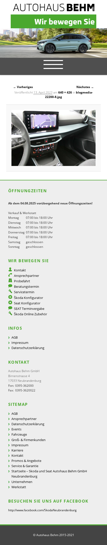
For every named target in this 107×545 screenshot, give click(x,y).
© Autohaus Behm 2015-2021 (53, 535)
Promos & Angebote (26, 460)
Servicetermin (24, 292)
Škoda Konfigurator (28, 297)
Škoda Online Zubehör (30, 314)
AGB (14, 337)
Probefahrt (22, 281)
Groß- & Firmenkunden (28, 440)
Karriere (17, 450)
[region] (53, 43)
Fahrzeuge (19, 434)
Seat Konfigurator (27, 303)
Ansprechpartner (26, 275)
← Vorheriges (23, 87)
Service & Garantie (24, 466)
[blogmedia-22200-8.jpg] (53, 138)
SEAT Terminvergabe (29, 308)
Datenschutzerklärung (27, 348)
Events (16, 429)
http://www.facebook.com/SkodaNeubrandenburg (42, 510)
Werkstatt (18, 487)
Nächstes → (85, 87)
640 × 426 (65, 92)
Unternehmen (21, 482)
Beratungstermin (26, 286)
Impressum (19, 342)
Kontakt (20, 270)
